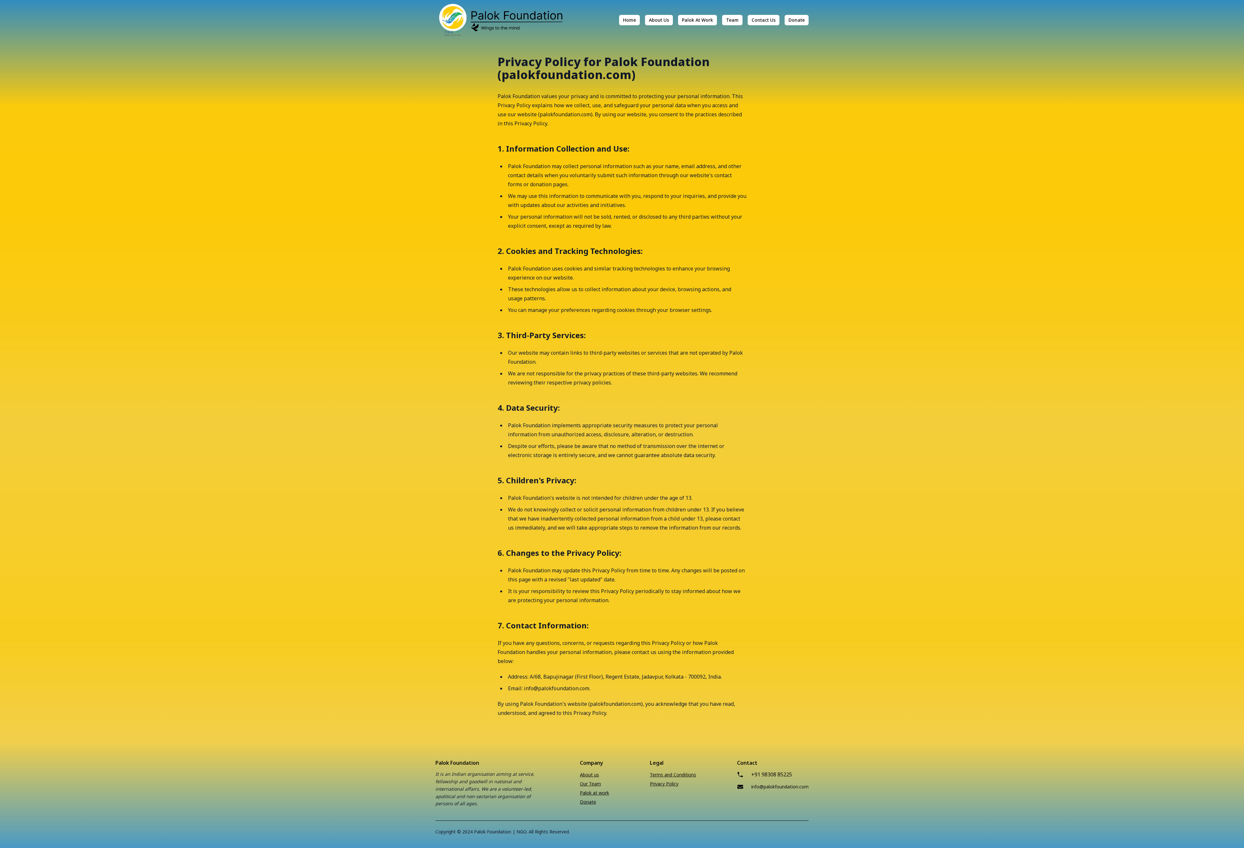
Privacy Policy (664, 784)
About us (589, 775)
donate (797, 20)
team (732, 20)
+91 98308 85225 (771, 774)
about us (659, 20)
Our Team (590, 784)
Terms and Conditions (673, 775)
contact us (764, 20)
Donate (588, 802)
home (629, 20)
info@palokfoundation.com (780, 787)
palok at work (697, 20)
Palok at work (594, 793)
